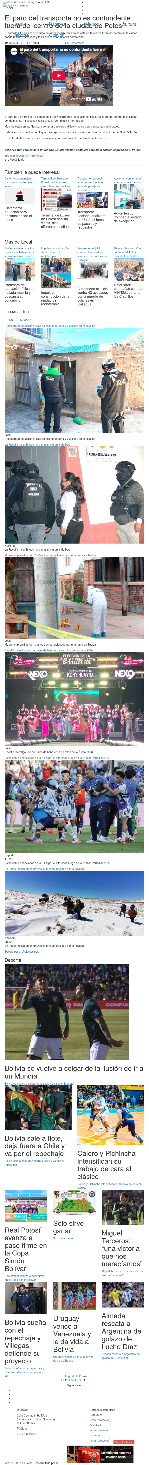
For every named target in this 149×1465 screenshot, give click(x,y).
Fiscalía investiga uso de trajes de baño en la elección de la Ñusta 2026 (49, 650)
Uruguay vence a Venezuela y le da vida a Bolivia (73, 1358)
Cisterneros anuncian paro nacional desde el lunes (19, 182)
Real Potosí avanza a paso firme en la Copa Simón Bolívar (25, 1278)
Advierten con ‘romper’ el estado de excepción (128, 180)
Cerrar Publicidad (124, 1442)
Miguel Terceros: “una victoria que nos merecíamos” (123, 1273)
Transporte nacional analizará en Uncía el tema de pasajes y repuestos (90, 184)
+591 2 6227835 (27, 1434)
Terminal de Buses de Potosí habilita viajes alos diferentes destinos (55, 182)
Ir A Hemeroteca (74, 43)
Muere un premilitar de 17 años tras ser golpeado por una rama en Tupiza (50, 555)
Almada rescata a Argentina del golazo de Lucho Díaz (121, 1356)
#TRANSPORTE (24, 155)
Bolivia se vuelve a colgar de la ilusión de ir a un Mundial (39, 1083)
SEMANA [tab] (25, 320)
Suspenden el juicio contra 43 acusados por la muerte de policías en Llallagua (92, 254)
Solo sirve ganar (63, 1238)
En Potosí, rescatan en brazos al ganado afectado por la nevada (44, 869)
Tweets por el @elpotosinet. (22, 951)
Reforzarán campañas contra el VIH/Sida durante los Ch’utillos (127, 252)
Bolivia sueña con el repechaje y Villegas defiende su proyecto (24, 1370)
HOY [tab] (10, 320)
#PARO (38, 155)
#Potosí (9, 155)
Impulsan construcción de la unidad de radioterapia (55, 252)
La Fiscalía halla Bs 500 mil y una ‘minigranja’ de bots (37, 444)
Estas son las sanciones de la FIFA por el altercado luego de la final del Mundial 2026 (57, 758)
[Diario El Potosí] (37, 6)
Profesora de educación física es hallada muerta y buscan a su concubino (20, 252)
